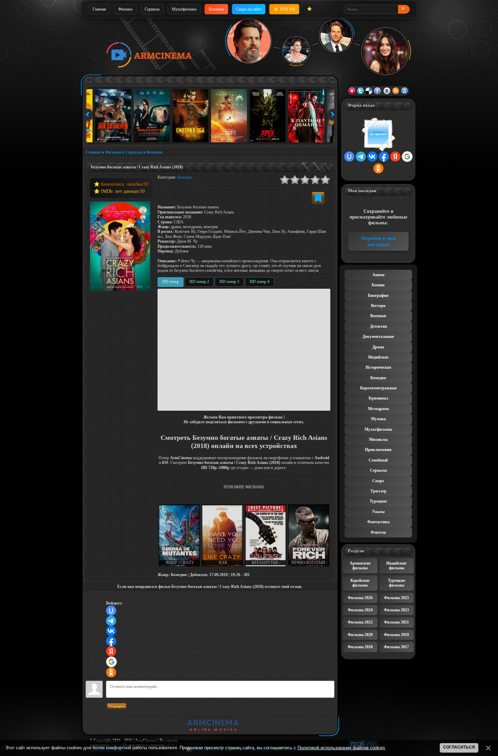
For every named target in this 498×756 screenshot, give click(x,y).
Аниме (378, 274)
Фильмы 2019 (396, 634)
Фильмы (125, 9)
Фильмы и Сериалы (123, 152)
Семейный (378, 460)
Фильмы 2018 (360, 647)
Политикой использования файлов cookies (341, 747)
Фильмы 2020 (360, 634)
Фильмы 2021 (396, 622)
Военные (378, 315)
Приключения (378, 449)
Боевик (378, 285)
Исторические (378, 367)
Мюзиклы (378, 439)
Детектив (378, 326)
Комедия (378, 377)
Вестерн (378, 305)
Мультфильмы (184, 9)
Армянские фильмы (360, 565)
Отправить (116, 706)
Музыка (378, 418)
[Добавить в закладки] (318, 197)
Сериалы (152, 9)
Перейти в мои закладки (378, 241)
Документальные (378, 336)
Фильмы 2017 (396, 647)
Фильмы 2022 (360, 622)
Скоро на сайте (248, 9)
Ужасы (378, 511)
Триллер (378, 491)
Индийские (378, 357)
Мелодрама (378, 408)
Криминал (378, 398)
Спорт (378, 480)
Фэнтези (378, 532)
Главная (99, 9)
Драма (378, 347)
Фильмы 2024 (360, 610)
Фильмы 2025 (396, 597)
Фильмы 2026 (360, 597)
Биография (378, 295)
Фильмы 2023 (396, 610)
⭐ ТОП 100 (284, 9)
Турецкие (378, 501)
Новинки (216, 9)
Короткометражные (378, 388)
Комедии (154, 152)
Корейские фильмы (360, 583)
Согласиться (459, 747)
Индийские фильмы (396, 565)
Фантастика (378, 521)
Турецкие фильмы (396, 583)
